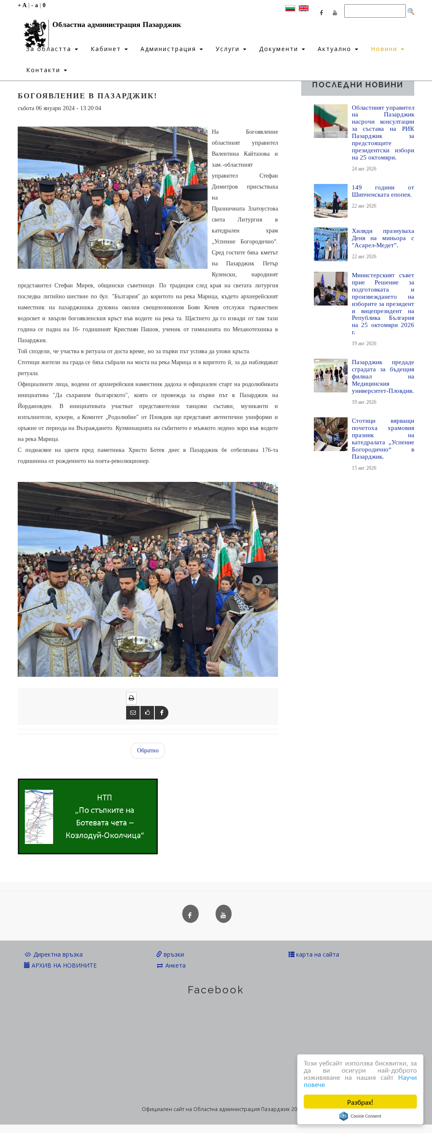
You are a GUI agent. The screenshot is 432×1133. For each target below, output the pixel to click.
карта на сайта (316, 954)
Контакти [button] (44, 70)
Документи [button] (280, 49)
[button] (37, 579)
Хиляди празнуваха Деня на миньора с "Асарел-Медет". (383, 238)
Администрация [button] (169, 49)
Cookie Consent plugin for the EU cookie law (360, 1116)
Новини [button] (385, 49)
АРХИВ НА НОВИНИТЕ (63, 965)
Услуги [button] (229, 49)
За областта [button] (50, 49)
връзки (173, 954)
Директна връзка (57, 954)
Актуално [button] (336, 49)
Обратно (148, 750)
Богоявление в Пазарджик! (87, 96)
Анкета (175, 965)
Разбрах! (360, 1101)
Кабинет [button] (107, 49)
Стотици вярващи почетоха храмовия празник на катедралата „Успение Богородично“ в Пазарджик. (383, 438)
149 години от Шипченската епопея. (383, 191)
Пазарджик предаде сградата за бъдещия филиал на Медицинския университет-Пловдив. (383, 376)
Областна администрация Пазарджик (116, 24)
